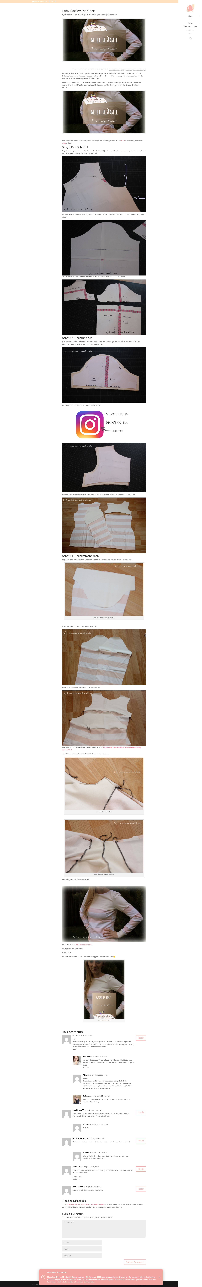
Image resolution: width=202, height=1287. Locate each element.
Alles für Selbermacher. (84, 945)
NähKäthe (77, 1167)
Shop (190, 33)
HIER (123, 141)
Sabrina (86, 1096)
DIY (190, 19)
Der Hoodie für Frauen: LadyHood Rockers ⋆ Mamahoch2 (84, 1204)
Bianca (86, 1124)
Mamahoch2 (68, 15)
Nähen (190, 16)
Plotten (190, 23)
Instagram (190, 30)
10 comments (112, 15)
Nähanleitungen (94, 15)
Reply (141, 1037)
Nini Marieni (78, 1187)
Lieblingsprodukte (190, 26)
